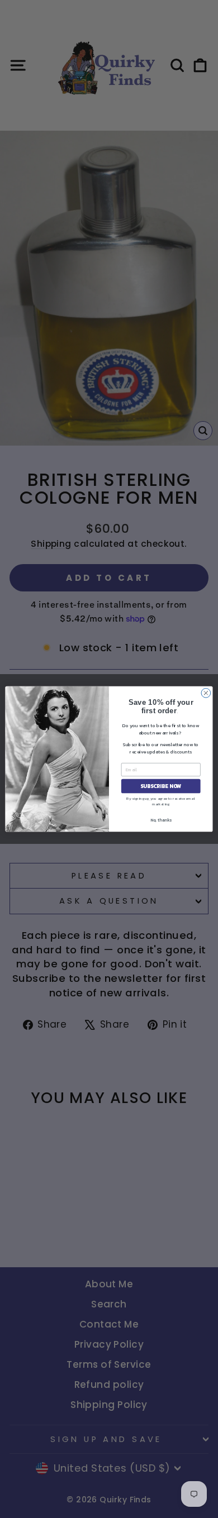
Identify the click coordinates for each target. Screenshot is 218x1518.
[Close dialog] (206, 693)
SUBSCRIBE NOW (161, 786)
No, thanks (161, 820)
